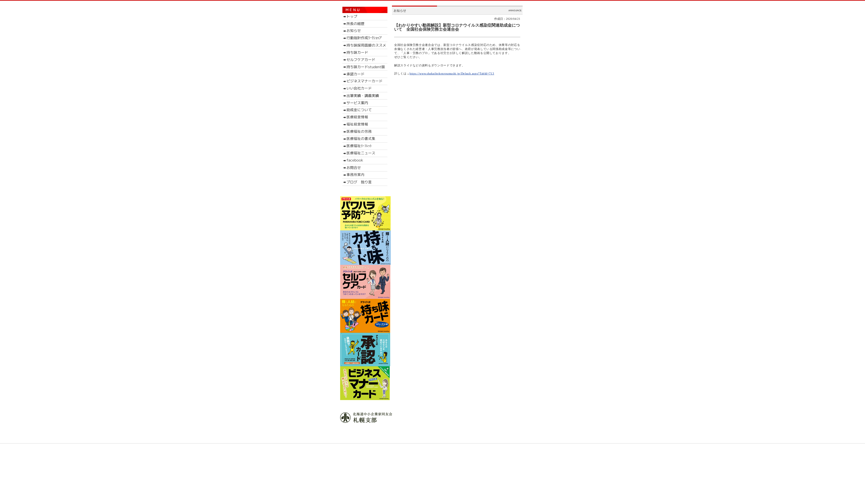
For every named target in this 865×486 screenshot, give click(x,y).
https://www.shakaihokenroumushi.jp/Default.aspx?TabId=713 (452, 73)
